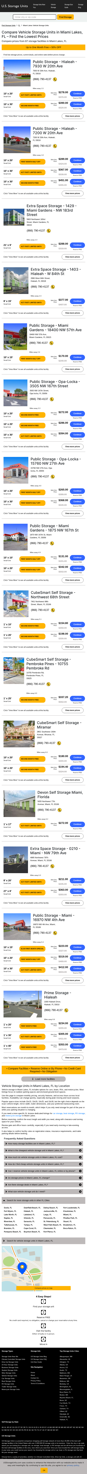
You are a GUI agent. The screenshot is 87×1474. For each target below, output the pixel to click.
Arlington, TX (64, 1362)
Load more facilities (45, 1079)
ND (77, 1427)
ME (57, 1427)
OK (17, 1430)
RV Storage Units (8, 1384)
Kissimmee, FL (69, 1211)
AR (8, 1427)
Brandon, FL (9, 1228)
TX (38, 1430)
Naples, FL (8, 1218)
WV (54, 1430)
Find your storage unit (43, 1306)
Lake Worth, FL (10, 1214)
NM (5, 1430)
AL (5, 1427)
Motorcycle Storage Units (11, 1389)
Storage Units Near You (39, 6)
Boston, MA (64, 1395)
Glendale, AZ (64, 1414)
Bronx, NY (63, 1400)
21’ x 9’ (8, 245)
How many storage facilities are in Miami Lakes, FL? (31, 1143)
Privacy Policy (36, 1381)
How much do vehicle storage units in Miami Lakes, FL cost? (35, 1157)
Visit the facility (43, 1331)
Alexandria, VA (65, 1359)
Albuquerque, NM (66, 1356)
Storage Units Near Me (10, 1356)
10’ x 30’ (8, 104)
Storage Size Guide (69, 6)
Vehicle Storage (53, 6)
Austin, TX (63, 1370)
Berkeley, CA (64, 1384)
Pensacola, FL (50, 1218)
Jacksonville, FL (50, 1211)
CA (13, 1427)
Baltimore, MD (65, 1373)
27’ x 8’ (8, 891)
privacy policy (73, 1465)
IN (40, 1427)
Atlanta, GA (64, 1365)
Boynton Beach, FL (32, 1232)
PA (22, 1430)
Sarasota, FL (29, 1221)
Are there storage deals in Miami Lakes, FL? (28, 1185)
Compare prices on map (43, 1288)
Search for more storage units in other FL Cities (28, 1200)
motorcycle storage (13, 1116)
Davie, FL (8, 1208)
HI (32, 1427)
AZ (11, 1427)
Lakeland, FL (29, 1214)
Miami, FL (67, 1214)
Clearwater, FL (50, 1228)
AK (3, 1427)
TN (35, 1430)
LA (48, 1427)
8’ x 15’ (8, 301)
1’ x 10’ (8, 624)
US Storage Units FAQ (39, 1359)
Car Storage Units (8, 1378)
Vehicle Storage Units (9, 1376)
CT (19, 1427)
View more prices (72, 116)
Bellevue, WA (64, 1381)
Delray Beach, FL (51, 1208)
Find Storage (65, 17)
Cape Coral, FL (30, 1228)
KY (45, 1427)
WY (57, 1430)
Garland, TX (64, 1408)
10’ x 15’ (8, 357)
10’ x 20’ (8, 93)
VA (43, 1430)
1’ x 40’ (8, 1045)
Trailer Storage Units (9, 1387)
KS (43, 1427)
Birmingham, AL (65, 1387)
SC (30, 1430)
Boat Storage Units (8, 1381)
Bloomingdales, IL (66, 1389)
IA (34, 1427)
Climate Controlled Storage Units (13, 1359)
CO (16, 1427)
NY (11, 1430)
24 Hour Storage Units (10, 1365)
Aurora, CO (64, 1367)
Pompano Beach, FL (12, 1232)
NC (74, 1427)
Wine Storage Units (9, 1373)
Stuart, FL (67, 1221)
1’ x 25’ (8, 698)
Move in (43, 1344)
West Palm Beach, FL (53, 1225)
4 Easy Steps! (43, 1296)
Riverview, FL (9, 1221)
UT (41, 1430)
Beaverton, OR (65, 1378)
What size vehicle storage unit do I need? (26, 1191)
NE (80, 1427)
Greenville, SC (65, 1417)
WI (51, 1430)
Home (33, 1372)
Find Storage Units (9, 25)
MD (53, 1427)
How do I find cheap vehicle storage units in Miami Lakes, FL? (36, 1164)
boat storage (69, 1113)
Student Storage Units (9, 1370)
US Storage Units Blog (39, 1356)
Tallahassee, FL (10, 1225)
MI (59, 1427)
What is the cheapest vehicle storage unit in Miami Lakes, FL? (36, 1150)
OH (14, 1430)
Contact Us (35, 1378)
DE (24, 1427)
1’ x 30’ (8, 1035)
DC (22, 1427)
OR (19, 1430)
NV (8, 1430)
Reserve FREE (43, 1317)
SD (32, 1430)
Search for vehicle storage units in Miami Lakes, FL (30, 1241)
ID (36, 1427)
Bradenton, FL (69, 1225)
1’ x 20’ (8, 635)
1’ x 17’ (8, 824)
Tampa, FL (28, 1225)
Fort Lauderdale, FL (71, 1208)
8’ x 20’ (8, 880)
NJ (3, 1430)
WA (48, 1430)
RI (27, 1430)
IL (38, 1427)
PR (25, 1430)
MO (65, 1427)
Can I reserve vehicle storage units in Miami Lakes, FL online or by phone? (41, 1171)
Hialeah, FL (28, 1211)
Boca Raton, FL (69, 1228)
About (33, 1375)
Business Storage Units (10, 1367)
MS (68, 1427)
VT (46, 1430)
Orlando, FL (29, 1218)
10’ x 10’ (8, 557)
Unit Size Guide (36, 1362)
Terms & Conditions (38, 1383)
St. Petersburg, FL (51, 1221)
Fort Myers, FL (10, 1211)
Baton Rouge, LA (66, 1376)
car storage (57, 1113)
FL (19, 25)
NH (82, 1427)
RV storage (80, 1113)
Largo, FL (48, 1214)
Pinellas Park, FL (70, 1218)
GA (30, 1427)
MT (71, 1427)
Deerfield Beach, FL (32, 1208)
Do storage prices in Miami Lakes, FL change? (29, 1178)
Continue (77, 94)
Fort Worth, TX (65, 1403)
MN (62, 1427)
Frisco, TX (63, 1406)
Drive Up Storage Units (10, 1362)
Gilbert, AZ (63, 1411)
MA (51, 1427)
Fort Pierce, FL (50, 1232)
